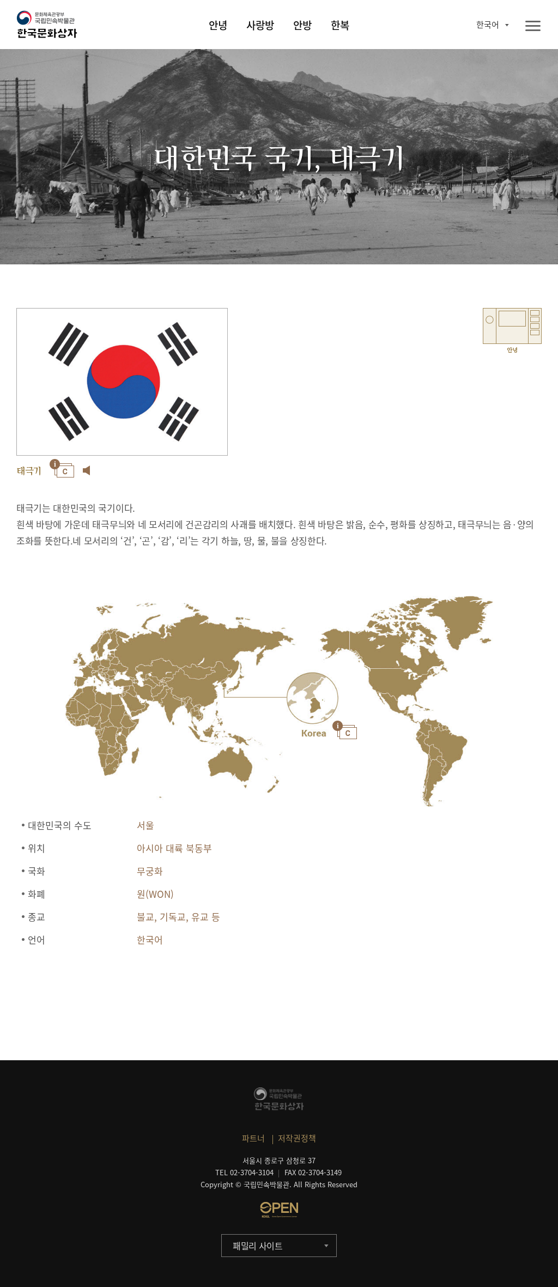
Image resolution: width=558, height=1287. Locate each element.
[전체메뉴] (533, 26)
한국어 (487, 25)
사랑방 (260, 25)
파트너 (253, 1138)
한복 (340, 25)
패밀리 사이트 (258, 1245)
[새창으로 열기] (279, 1209)
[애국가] (87, 470)
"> (312, 699)
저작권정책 (297, 1138)
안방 (302, 25)
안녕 (218, 25)
